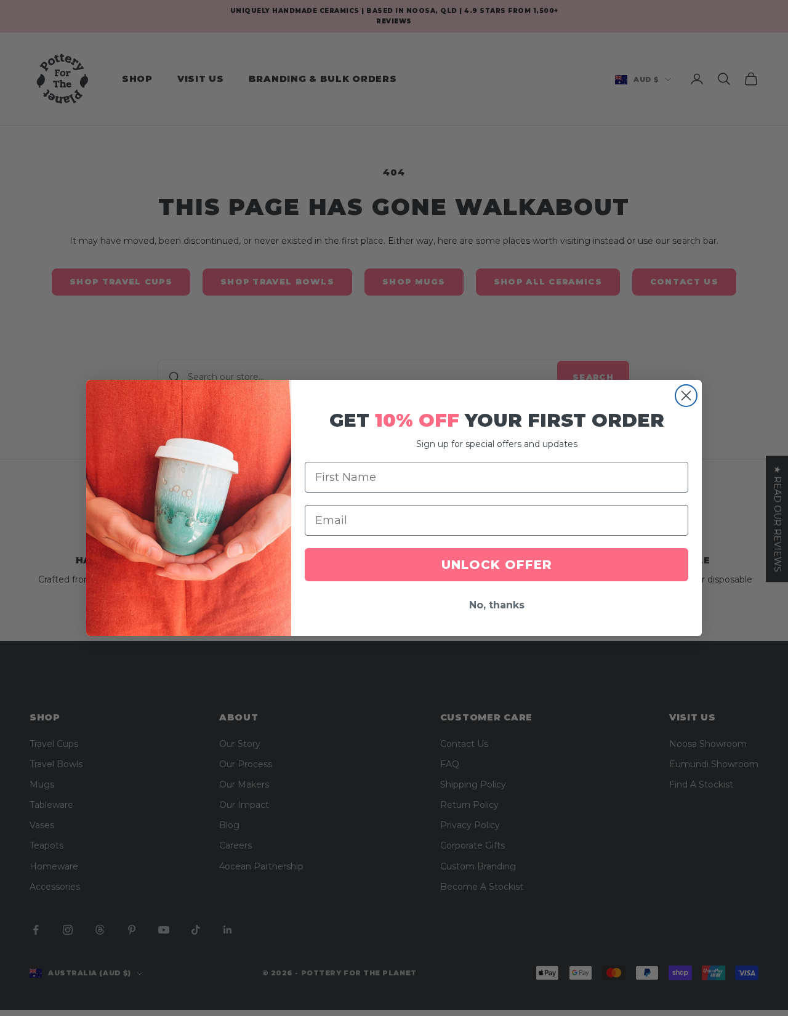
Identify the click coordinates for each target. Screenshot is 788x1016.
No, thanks (497, 605)
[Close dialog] (686, 395)
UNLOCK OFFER (496, 564)
